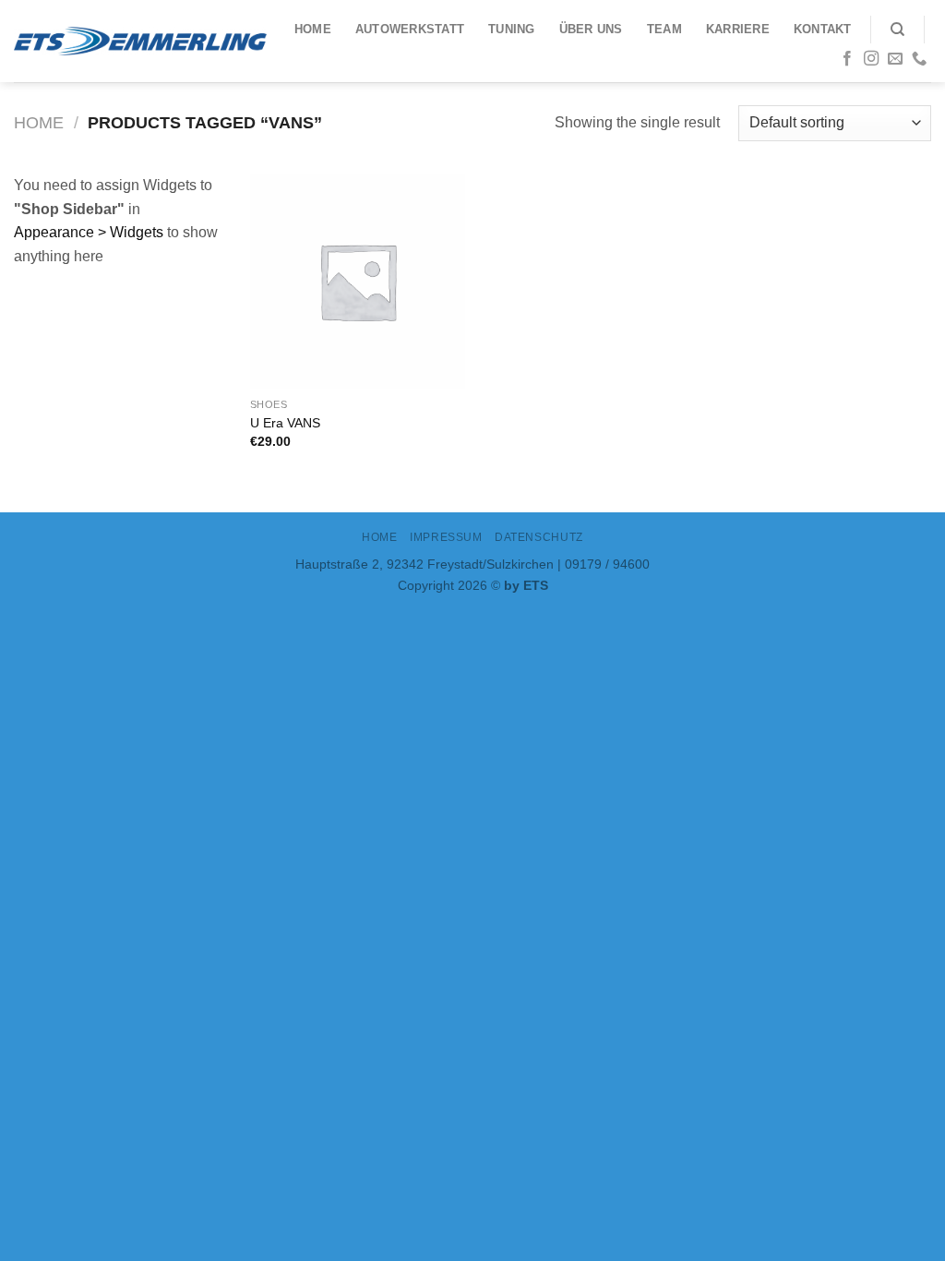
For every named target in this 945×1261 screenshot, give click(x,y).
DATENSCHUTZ (539, 537)
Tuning (511, 29)
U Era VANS (285, 422)
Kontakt (823, 29)
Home (312, 29)
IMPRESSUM (446, 537)
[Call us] (919, 59)
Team (664, 29)
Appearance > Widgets (88, 232)
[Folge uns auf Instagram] (871, 59)
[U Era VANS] (357, 281)
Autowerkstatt (409, 29)
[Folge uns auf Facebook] (847, 59)
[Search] (897, 29)
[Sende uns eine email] (895, 59)
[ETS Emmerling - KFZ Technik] (140, 40)
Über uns (591, 29)
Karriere (738, 29)
